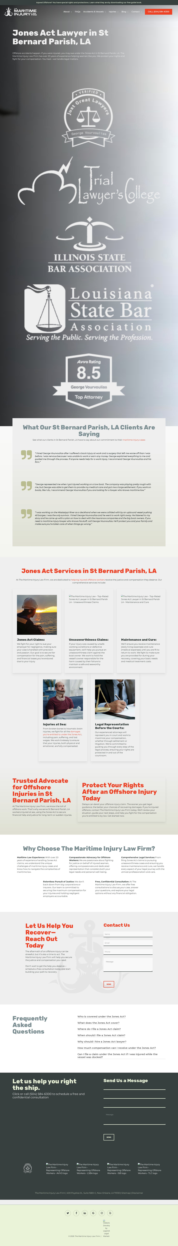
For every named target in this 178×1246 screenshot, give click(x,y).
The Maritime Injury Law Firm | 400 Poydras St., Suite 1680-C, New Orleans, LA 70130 (77, 1193)
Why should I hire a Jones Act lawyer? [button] (101, 1041)
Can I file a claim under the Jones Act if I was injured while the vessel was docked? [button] (117, 1056)
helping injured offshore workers (88, 580)
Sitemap (126, 1193)
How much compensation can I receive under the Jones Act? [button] (116, 1047)
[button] (41, 70)
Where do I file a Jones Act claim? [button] (99, 1029)
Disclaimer (137, 1193)
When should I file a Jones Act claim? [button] (101, 1035)
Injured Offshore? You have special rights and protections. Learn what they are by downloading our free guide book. (89, 2)
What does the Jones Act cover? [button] (98, 1022)
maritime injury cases (134, 440)
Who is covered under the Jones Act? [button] (101, 1016)
